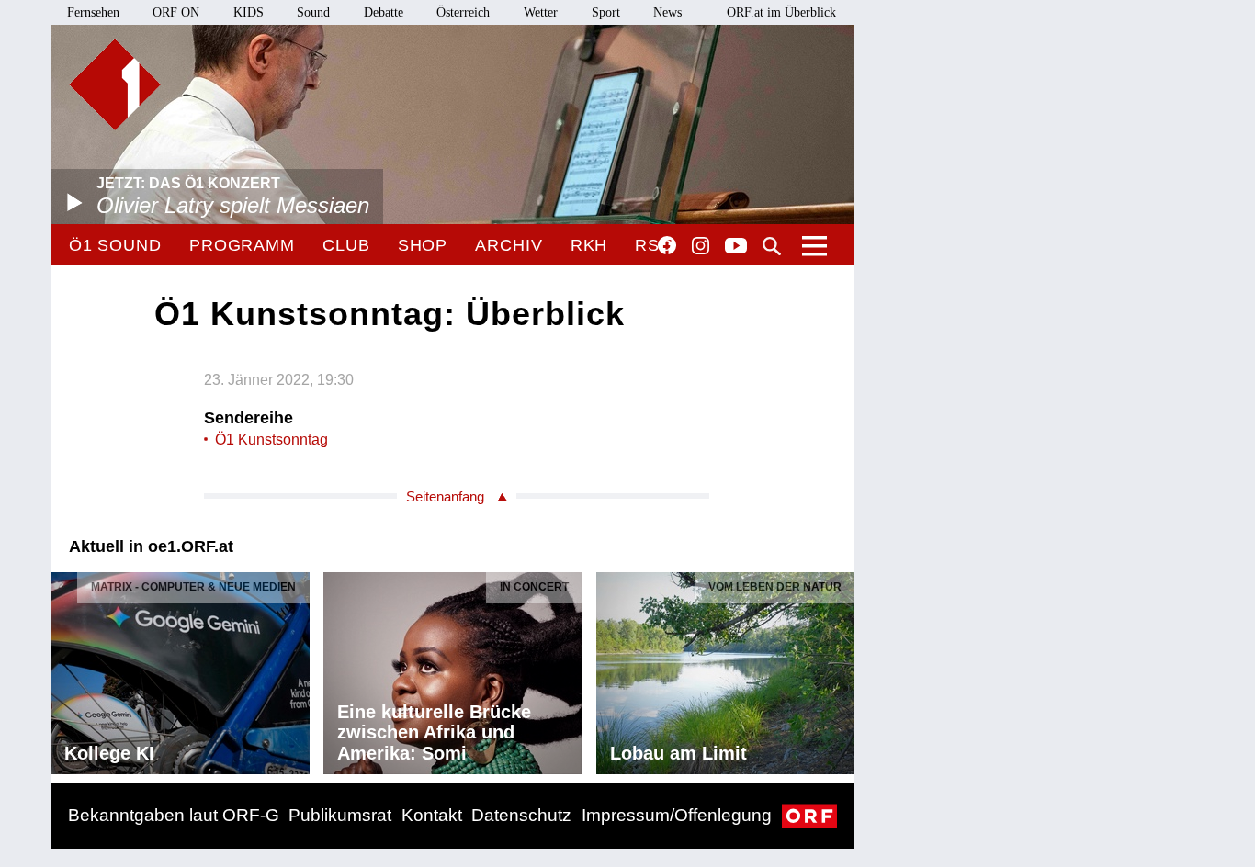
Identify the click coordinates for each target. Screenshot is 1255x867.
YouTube (736, 247)
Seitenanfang (445, 496)
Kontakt (431, 815)
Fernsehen (93, 12)
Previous (65, 668)
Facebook (667, 245)
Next (839, 668)
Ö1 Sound (115, 245)
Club (346, 245)
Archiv (508, 245)
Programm (242, 245)
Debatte (383, 12)
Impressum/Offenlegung (677, 815)
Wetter (541, 12)
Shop (423, 245)
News (667, 12)
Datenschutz (521, 815)
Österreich (463, 12)
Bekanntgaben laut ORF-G (173, 815)
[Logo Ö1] (115, 84)
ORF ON (176, 12)
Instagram (700, 246)
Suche (772, 246)
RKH (589, 245)
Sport (606, 12)
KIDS (248, 12)
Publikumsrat (339, 815)
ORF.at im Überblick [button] (781, 12)
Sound (313, 12)
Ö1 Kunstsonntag (271, 439)
